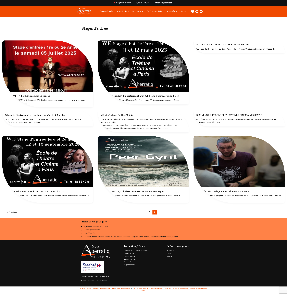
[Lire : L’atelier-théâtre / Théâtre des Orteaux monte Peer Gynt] (143, 161)
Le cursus (136, 11)
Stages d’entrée (106, 11)
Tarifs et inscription (155, 11)
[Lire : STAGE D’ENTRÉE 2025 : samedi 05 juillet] (47, 66)
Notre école (122, 11)
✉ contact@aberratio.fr (163, 3)
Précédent (12, 212)
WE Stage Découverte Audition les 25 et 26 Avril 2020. (35, 191)
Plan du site (95, 288)
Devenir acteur (129, 253)
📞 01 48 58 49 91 (142, 3)
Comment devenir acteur (123, 288)
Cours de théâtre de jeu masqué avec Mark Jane (222, 191)
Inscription (170, 251)
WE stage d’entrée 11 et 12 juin (117, 115)
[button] (128, 11)
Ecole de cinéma (129, 256)
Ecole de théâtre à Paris (107, 288)
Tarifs (169, 253)
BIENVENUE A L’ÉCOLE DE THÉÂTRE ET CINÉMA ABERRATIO (229, 115)
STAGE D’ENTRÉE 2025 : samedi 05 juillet (27, 95)
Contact (183, 11)
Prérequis (168, 288)
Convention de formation (156, 288)
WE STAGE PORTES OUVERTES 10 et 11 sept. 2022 (223, 44)
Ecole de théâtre (129, 262)
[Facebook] (192, 11)
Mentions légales (85, 288)
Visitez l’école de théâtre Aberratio (135, 251)
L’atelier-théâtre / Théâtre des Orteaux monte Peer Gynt (132, 191)
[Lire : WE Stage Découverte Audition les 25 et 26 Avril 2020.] (47, 161)
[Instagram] (196, 11)
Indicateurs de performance (180, 288)
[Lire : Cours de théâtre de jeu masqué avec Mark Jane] (239, 161)
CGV (133, 288)
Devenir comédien (130, 259)
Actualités (170, 11)
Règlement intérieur (142, 288)
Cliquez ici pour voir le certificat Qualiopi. (94, 281)
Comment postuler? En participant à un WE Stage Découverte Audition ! (140, 95)
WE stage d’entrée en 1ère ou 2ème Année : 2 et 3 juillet (35, 115)
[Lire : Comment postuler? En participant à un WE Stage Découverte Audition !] (143, 66)
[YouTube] (201, 11)
